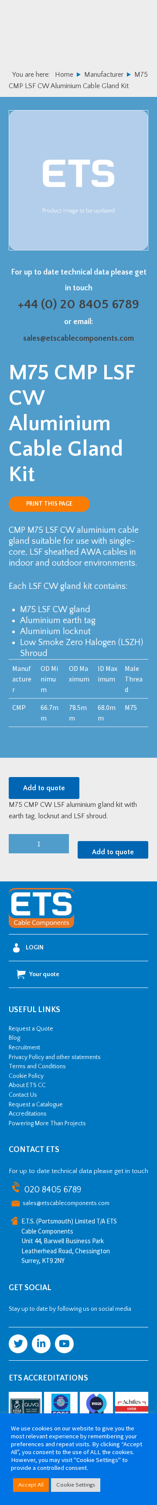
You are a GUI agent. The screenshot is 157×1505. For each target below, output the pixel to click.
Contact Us (23, 1094)
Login (35, 947)
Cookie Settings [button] (75, 1485)
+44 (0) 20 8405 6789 (78, 304)
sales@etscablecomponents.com (78, 338)
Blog (14, 1037)
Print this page (49, 503)
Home (64, 74)
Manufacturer (103, 74)
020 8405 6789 (52, 1190)
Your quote (44, 974)
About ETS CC (27, 1085)
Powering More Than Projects (47, 1123)
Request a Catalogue (36, 1104)
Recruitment (24, 1047)
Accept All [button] (31, 1485)
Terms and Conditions (37, 1066)
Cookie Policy (26, 1076)
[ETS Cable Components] (41, 926)
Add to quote (44, 788)
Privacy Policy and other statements (55, 1057)
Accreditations (28, 1113)
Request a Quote (31, 1028)
